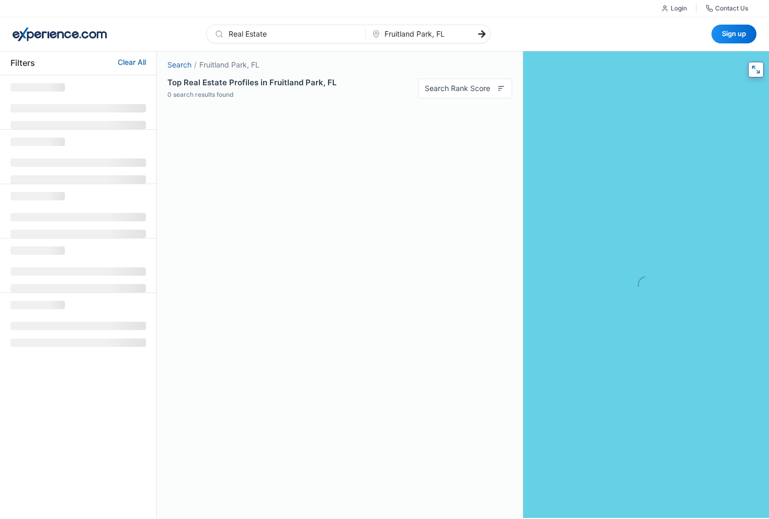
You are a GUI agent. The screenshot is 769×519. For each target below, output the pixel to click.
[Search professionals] (482, 34)
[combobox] (292, 34)
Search (179, 64)
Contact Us (731, 8)
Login (679, 8)
